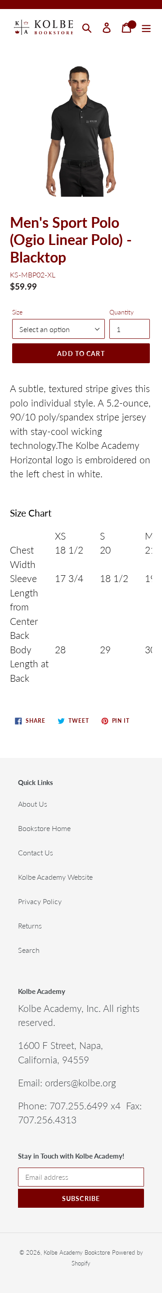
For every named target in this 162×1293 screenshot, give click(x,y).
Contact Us (35, 852)
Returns (30, 925)
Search (29, 950)
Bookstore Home (44, 828)
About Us (32, 803)
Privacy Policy (40, 901)
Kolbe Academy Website (55, 877)
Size (17, 312)
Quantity (121, 312)
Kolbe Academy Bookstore (77, 1252)
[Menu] (146, 27)
